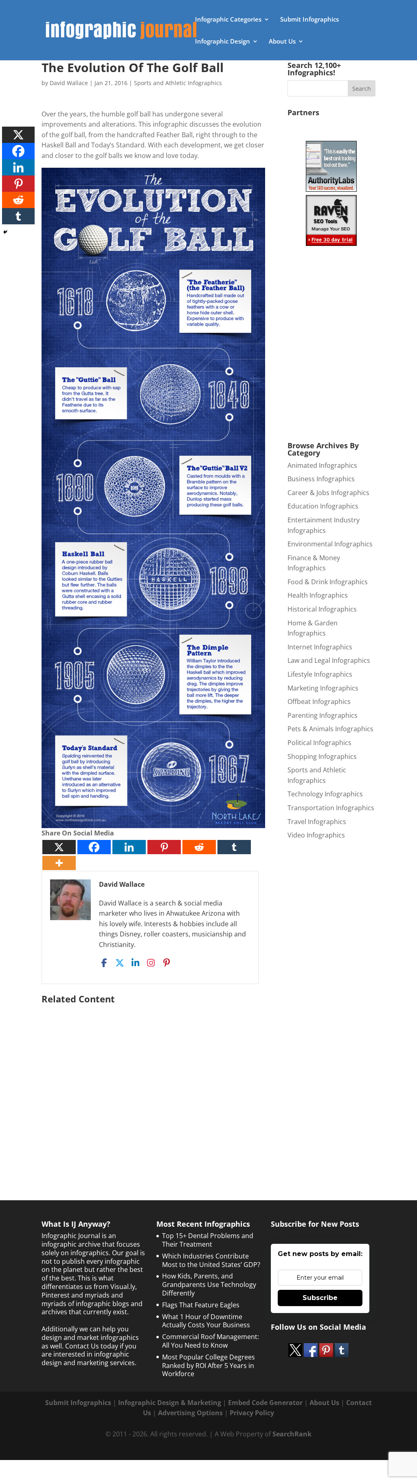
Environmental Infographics (330, 543)
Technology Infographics (325, 793)
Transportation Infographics (331, 807)
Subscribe (320, 1298)
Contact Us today (91, 1346)
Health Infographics (318, 595)
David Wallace (69, 83)
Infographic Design (222, 41)
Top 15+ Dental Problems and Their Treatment (207, 1240)
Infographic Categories (228, 19)
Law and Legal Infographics (329, 660)
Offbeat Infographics (319, 701)
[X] (59, 847)
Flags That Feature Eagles (200, 1304)
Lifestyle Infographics (320, 674)
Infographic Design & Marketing (169, 1402)
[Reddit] (199, 847)
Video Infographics (316, 835)
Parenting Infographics (323, 715)
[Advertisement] (153, 1085)
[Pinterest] (164, 847)
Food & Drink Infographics (328, 581)
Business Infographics (321, 478)
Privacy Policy (252, 1412)
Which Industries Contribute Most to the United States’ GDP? (211, 1260)
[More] (59, 863)
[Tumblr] (234, 847)
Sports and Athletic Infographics (178, 83)
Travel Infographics (317, 821)
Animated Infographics (322, 465)
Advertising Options (190, 1412)
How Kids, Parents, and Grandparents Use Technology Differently (209, 1285)
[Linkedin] (129, 847)
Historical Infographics (322, 609)
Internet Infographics (320, 646)
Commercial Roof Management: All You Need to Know (210, 1341)
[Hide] (5, 232)
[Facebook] (94, 847)
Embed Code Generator (265, 1402)
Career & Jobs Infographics (328, 492)
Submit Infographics (309, 19)
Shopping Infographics (322, 756)
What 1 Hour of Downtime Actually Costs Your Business (206, 1321)
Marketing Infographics (323, 688)
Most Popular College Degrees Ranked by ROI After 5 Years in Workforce (208, 1366)
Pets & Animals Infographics (330, 728)
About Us (282, 41)
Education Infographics (323, 506)
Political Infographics (319, 742)
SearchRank (292, 1433)
